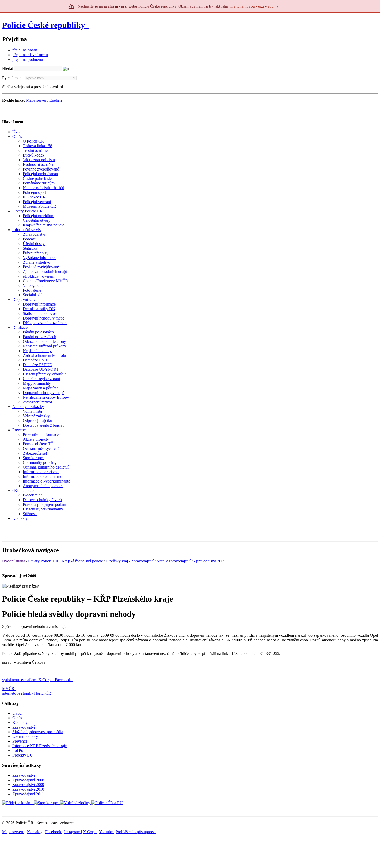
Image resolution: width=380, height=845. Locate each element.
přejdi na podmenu (27, 59)
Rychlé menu (13, 78)
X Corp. (45, 680)
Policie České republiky (43, 25)
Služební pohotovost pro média (37, 732)
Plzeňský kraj (117, 561)
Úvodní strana (13, 561)
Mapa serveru (37, 100)
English (55, 100)
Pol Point (19, 750)
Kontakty (20, 722)
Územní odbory (25, 736)
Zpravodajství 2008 (28, 780)
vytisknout (10, 680)
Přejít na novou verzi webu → (254, 6)
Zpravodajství (142, 561)
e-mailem (28, 680)
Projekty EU (22, 755)
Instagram (72, 831)
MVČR (8, 688)
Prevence (19, 741)
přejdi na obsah (24, 50)
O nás (17, 718)
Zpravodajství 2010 (28, 789)
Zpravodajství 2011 (28, 794)
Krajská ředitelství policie (82, 561)
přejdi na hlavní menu (30, 55)
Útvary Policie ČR (43, 561)
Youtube (106, 831)
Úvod (17, 713)
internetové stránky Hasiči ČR (26, 693)
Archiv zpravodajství (173, 561)
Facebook (63, 680)
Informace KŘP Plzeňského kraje (39, 746)
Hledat (7, 68)
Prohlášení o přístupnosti (136, 831)
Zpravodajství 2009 (209, 561)
